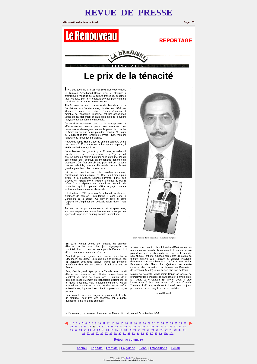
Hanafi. (128, 358)
